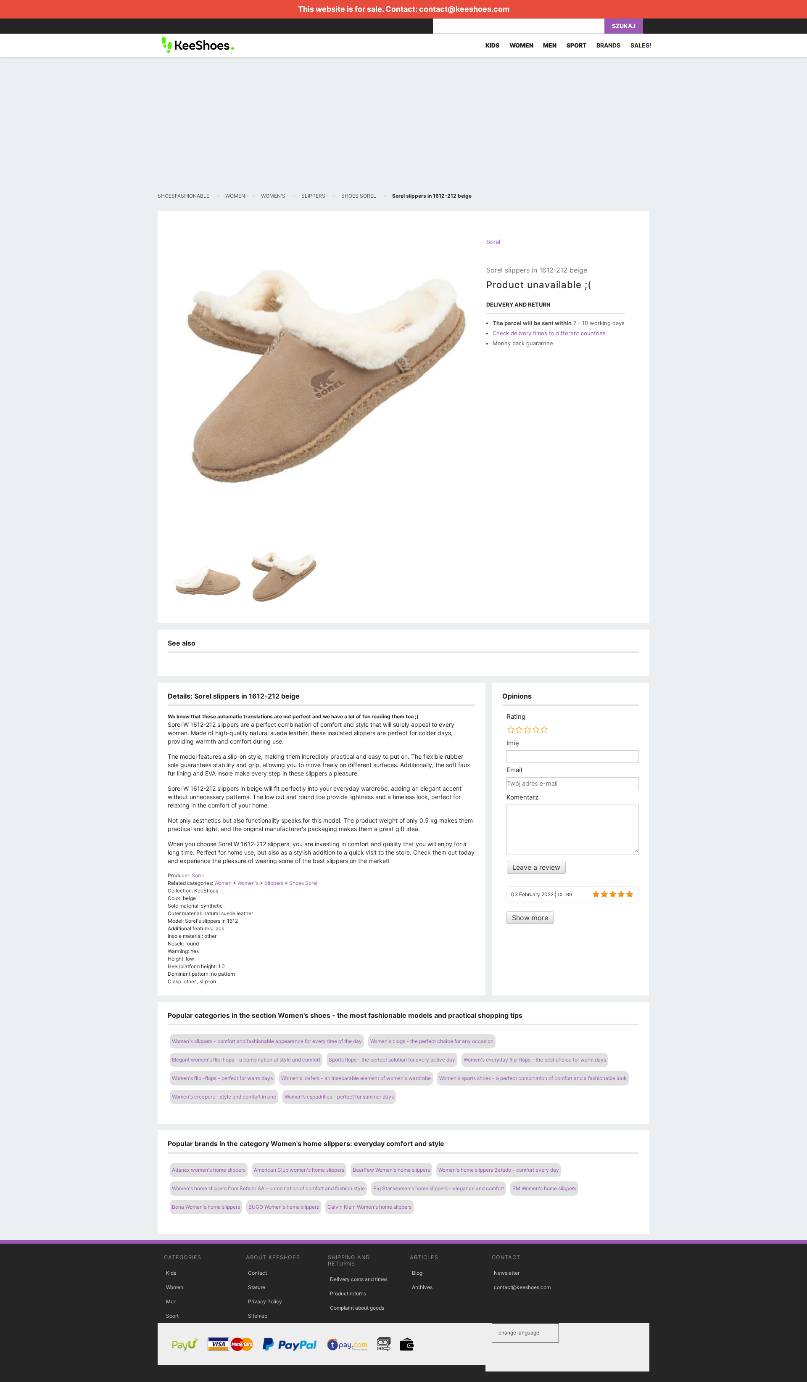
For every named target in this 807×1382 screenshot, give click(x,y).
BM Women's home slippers (544, 1188)
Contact (257, 1273)
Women (174, 1287)
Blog (417, 1273)
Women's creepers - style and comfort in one (224, 1096)
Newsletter (507, 1273)
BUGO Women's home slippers (283, 1207)
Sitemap (257, 1316)
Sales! (640, 45)
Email (514, 770)
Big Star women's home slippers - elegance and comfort (438, 1188)
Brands (608, 45)
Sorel (493, 241)
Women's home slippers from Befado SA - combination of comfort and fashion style (268, 1188)
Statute (256, 1287)
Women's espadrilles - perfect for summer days (339, 1096)
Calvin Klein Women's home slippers (369, 1207)
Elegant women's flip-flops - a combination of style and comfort (246, 1059)
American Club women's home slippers (299, 1170)
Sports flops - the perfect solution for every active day (392, 1059)
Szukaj (624, 25)
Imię (512, 743)
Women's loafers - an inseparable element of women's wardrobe (356, 1078)
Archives (422, 1287)
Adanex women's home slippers (208, 1170)
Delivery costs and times (359, 1279)
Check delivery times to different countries (549, 333)
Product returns (348, 1293)
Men (171, 1301)
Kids (171, 1273)
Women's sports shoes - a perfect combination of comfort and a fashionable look (533, 1078)
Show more (530, 917)
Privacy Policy (265, 1301)
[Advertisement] (403, 124)
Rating (515, 716)
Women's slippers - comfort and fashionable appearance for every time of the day (267, 1041)
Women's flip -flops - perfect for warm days (222, 1078)
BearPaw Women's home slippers (391, 1170)
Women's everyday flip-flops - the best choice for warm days (535, 1059)
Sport (172, 1316)
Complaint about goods (357, 1308)
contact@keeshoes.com (464, 9)
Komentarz (522, 797)
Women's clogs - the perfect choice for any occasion (431, 1041)
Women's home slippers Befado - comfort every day (498, 1170)
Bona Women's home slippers (206, 1207)
